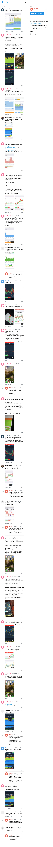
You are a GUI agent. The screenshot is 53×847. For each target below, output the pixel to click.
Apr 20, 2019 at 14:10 (16, 304)
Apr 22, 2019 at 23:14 (16, 88)
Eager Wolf (7, 9)
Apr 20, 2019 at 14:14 (16, 363)
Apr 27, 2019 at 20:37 (15, 435)
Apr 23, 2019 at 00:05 (16, 646)
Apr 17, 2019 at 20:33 (18, 710)
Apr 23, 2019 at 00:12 (16, 673)
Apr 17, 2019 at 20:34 (18, 247)
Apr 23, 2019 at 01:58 (16, 34)
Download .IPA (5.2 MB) (36, 13)
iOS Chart (18, 2)
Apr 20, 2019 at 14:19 (16, 785)
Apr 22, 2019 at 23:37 (16, 576)
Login (50, 2)
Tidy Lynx (36, 8)
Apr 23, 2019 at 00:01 (16, 329)
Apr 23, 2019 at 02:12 (16, 701)
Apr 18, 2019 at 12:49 (16, 747)
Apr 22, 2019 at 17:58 (17, 811)
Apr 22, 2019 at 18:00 (17, 827)
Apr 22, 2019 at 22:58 (16, 537)
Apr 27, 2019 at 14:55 (14, 9)
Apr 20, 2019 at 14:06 (16, 173)
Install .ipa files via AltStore (35, 23)
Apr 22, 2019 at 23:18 (16, 397)
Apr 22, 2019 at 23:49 (16, 621)
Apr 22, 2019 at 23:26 (16, 143)
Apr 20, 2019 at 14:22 (16, 215)
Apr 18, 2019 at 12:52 (16, 280)
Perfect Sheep (8, 34)
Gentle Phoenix (8, 280)
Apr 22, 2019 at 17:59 (17, 117)
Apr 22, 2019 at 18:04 (17, 465)
